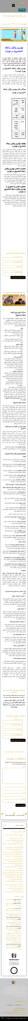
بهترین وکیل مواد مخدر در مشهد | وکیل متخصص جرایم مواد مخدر (13, 947)
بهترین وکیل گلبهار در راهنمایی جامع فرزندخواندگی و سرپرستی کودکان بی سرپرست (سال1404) (13, 849)
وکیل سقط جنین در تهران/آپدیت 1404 (13, 891)
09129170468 (18, 752)
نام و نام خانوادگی (18, 256)
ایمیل (24, 792)
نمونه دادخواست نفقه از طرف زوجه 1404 (12, 870)
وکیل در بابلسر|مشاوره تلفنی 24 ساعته (13, 884)
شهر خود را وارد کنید (17, 261)
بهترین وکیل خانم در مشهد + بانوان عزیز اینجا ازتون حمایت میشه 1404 (13, 940)
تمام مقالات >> (14, 963)
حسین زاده (18, 938)
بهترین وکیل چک (17, 913)
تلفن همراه (20, 266)
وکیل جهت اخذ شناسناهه (15, 933)
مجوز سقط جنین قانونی (17, 890)
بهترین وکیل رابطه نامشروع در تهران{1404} (14, 16)
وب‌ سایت (23, 798)
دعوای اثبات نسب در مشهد (16, 886)
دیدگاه (24, 766)
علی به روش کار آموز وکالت (16, 838)
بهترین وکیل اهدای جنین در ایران (14, 888)
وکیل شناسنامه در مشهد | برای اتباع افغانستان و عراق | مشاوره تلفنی (13, 930)
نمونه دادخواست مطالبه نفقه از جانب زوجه (12, 872)
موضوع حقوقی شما (18, 271)
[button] (13, 5)
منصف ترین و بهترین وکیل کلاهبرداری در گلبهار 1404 (13, 905)
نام (25, 786)
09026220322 (9, 752)
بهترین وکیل (18, 922)
